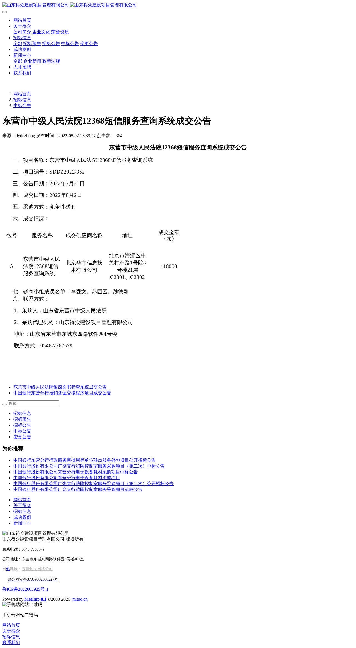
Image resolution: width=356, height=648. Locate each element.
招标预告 (22, 419)
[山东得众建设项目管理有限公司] (178, 5)
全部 (17, 43)
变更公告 (22, 436)
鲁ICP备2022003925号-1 (25, 589)
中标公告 (22, 105)
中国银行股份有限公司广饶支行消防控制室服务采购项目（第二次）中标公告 (89, 466)
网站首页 (22, 20)
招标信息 (22, 99)
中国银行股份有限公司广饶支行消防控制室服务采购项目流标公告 (77, 489)
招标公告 (22, 425)
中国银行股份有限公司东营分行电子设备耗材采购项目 (66, 477)
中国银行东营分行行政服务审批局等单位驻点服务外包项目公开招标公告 (84, 460)
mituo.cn (80, 599)
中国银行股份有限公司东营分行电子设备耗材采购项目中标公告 (75, 471)
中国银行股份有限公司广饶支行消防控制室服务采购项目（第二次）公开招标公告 (93, 483)
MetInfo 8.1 (35, 599)
